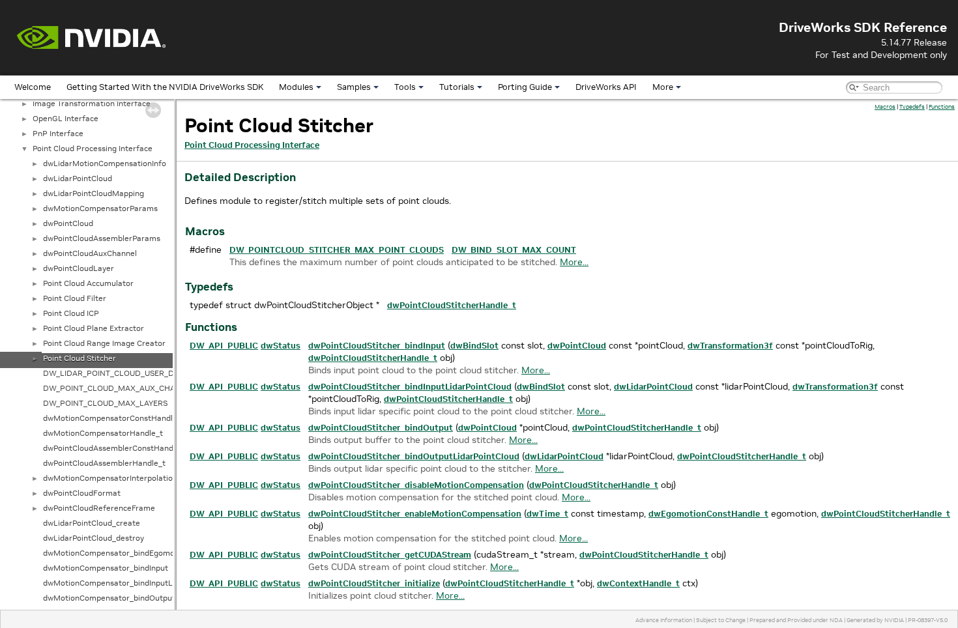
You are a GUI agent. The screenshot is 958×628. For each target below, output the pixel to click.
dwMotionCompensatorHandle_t (103, 433)
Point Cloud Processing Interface (92, 148)
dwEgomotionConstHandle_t (708, 513)
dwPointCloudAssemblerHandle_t (104, 463)
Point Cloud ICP (71, 313)
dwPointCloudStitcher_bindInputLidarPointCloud (410, 386)
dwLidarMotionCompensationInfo (104, 163)
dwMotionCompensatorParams (100, 208)
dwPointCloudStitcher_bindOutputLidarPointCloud (413, 456)
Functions (942, 107)
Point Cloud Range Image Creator (104, 343)
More (662, 87)
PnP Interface (58, 133)
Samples (354, 87)
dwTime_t (547, 513)
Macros (885, 107)
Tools (405, 87)
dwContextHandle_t (638, 583)
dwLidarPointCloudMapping (93, 193)
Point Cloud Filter (74, 298)
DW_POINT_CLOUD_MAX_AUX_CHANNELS (122, 388)
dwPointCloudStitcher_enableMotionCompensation (414, 513)
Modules (296, 87)
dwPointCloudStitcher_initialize (374, 583)
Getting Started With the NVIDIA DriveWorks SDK (164, 87)
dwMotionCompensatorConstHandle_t (113, 418)
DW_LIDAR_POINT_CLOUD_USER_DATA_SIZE (125, 373)
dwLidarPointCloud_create (91, 523)
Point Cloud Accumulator (88, 283)
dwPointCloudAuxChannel (90, 253)
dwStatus (280, 345)
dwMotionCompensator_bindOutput (109, 598)
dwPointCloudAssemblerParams (101, 238)
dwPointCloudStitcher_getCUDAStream (389, 554)
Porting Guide (525, 87)
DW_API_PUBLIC (224, 345)
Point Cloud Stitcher (79, 358)
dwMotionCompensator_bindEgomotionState (126, 553)
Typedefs (912, 107)
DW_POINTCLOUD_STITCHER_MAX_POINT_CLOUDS (336, 249)
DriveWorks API (606, 87)
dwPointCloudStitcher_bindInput (376, 345)
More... (574, 262)
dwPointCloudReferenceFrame (99, 508)
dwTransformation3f (730, 345)
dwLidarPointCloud (77, 178)
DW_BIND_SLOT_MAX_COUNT (514, 249)
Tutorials (456, 87)
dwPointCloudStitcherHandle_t (451, 305)
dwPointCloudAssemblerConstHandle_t (115, 448)
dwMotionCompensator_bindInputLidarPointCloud (135, 583)
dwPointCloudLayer (78, 268)
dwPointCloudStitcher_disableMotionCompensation (416, 485)
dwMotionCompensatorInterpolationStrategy (126, 478)
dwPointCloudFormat (82, 493)
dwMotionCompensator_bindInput (105, 568)
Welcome (32, 87)
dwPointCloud (68, 223)
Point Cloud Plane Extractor (93, 328)
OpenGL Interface (65, 118)
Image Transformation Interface (92, 103)
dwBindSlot (474, 345)
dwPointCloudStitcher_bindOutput (380, 427)
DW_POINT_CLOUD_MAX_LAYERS (105, 403)
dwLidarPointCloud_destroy (93, 538)
